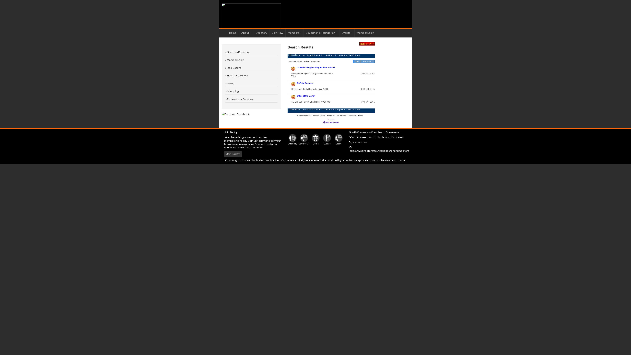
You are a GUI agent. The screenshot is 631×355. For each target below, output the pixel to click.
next (358, 55)
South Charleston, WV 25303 (377, 137)
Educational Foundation (320, 33)
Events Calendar (319, 115)
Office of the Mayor (306, 96)
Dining (230, 83)
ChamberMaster (384, 160)
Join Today (233, 154)
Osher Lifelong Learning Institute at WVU (316, 68)
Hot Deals (331, 115)
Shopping (233, 91)
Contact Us (352, 115)
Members (293, 33)
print (357, 61)
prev (304, 55)
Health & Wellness (237, 75)
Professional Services (240, 99)
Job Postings (341, 115)
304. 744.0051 (360, 142)
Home (232, 33)
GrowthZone (349, 160)
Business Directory (304, 115)
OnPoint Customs (305, 83)
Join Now (277, 33)
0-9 (308, 55)
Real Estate (234, 68)
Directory (261, 33)
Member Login (365, 33)
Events (346, 33)
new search (368, 61)
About (245, 33)
